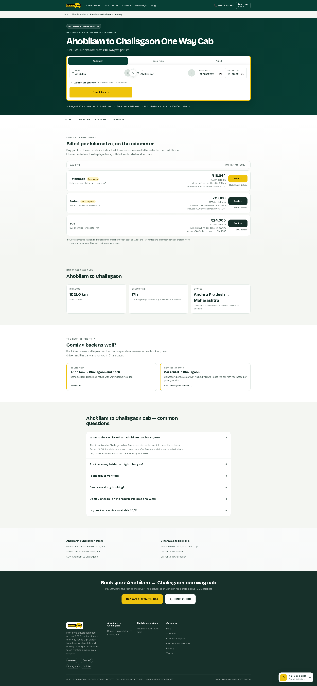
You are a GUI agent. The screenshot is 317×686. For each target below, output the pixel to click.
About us (171, 633)
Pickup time (233, 70)
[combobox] (102, 74)
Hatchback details (238, 185)
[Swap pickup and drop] (132, 73)
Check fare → (101, 92)
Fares (68, 119)
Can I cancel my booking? (107, 487)
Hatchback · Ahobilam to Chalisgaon (86, 546)
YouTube (86, 666)
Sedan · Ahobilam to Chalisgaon (83, 551)
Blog (153, 5)
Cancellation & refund (178, 643)
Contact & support (176, 638)
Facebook (72, 660)
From (77, 70)
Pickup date (205, 70)
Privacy (170, 648)
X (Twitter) (86, 660)
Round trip (101, 119)
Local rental (111, 5)
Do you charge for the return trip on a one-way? (123, 499)
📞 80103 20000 (223, 5)
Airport (219, 61)
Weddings (141, 5)
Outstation (93, 5)
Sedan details (240, 207)
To (141, 70)
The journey (83, 119)
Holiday (126, 5)
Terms (169, 653)
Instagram (73, 666)
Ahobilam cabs (79, 14)
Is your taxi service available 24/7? (114, 510)
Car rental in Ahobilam (172, 551)
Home (65, 14)
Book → (238, 178)
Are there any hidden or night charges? (116, 464)
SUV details (241, 229)
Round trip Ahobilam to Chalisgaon (119, 632)
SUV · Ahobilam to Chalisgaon (82, 556)
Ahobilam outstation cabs (148, 630)
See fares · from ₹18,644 (142, 599)
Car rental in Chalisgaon (173, 556)
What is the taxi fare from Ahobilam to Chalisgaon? (125, 437)
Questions (118, 119)
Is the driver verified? (104, 476)
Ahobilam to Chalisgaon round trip (179, 546)
